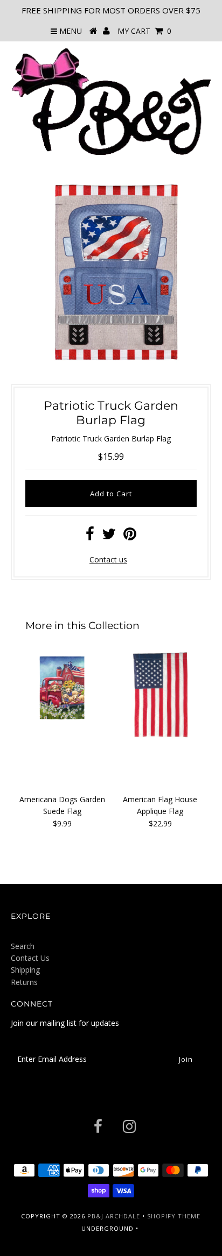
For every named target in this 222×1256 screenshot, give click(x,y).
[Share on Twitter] (109, 536)
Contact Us (30, 958)
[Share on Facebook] (90, 536)
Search (22, 946)
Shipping (25, 970)
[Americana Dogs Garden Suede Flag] (62, 696)
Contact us (108, 559)
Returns (24, 982)
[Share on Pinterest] (129, 536)
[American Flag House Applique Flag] (160, 696)
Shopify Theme (173, 1216)
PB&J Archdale (113, 1216)
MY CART (144, 31)
